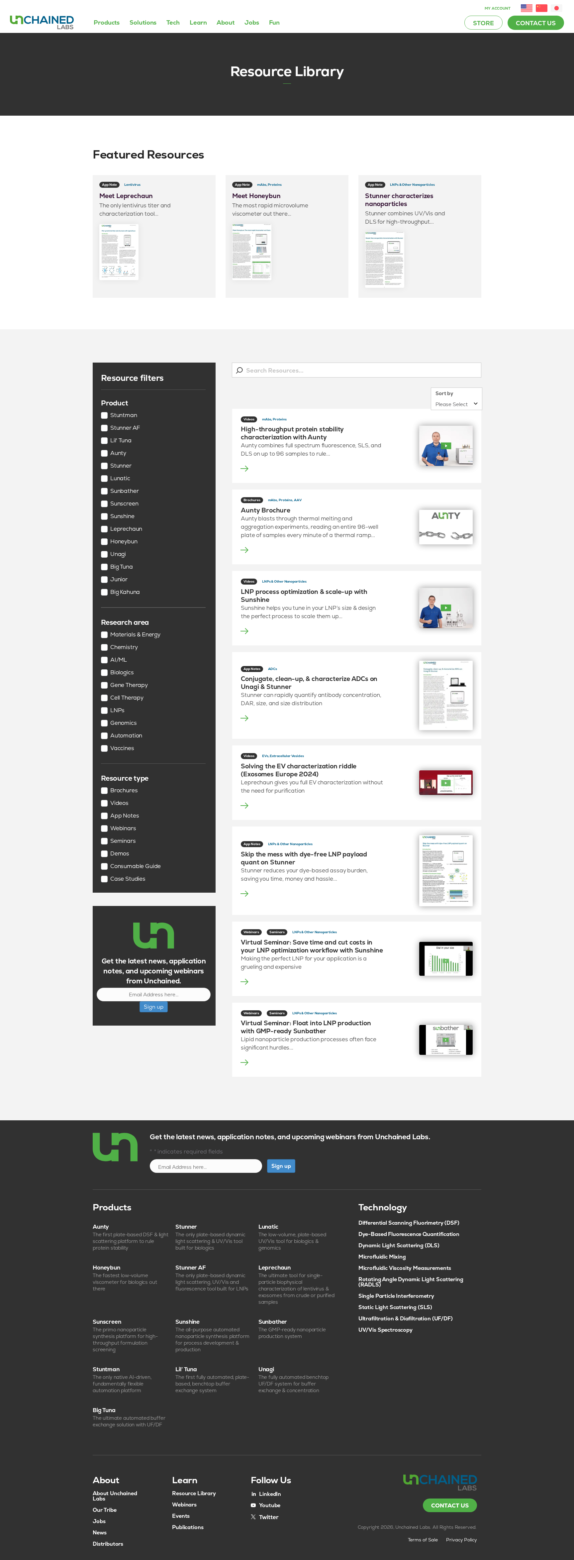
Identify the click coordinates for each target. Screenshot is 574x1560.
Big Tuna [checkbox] (121, 567)
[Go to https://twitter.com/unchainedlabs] (265, 1516)
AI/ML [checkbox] (118, 660)
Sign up (153, 1006)
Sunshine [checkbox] (122, 516)
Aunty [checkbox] (118, 453)
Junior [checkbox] (119, 579)
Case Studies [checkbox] (127, 879)
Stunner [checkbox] (121, 466)
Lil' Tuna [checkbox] (120, 440)
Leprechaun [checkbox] (126, 529)
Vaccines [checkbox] (122, 748)
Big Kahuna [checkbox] (125, 592)
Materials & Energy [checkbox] (135, 634)
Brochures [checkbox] (124, 790)
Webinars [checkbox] (123, 828)
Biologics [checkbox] (122, 672)
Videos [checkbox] (119, 803)
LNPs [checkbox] (117, 710)
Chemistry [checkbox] (124, 647)
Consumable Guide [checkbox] (135, 866)
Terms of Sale (423, 1540)
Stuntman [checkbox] (123, 415)
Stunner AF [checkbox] (125, 428)
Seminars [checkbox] (123, 841)
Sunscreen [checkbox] (124, 504)
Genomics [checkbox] (123, 723)
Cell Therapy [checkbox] (127, 698)
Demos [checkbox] (119, 853)
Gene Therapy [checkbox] (129, 685)
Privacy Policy (461, 1540)
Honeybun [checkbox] (124, 541)
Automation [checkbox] (126, 735)
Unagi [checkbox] (118, 554)
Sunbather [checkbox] (124, 491)
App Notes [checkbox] (124, 816)
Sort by (444, 393)
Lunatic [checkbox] (120, 478)
